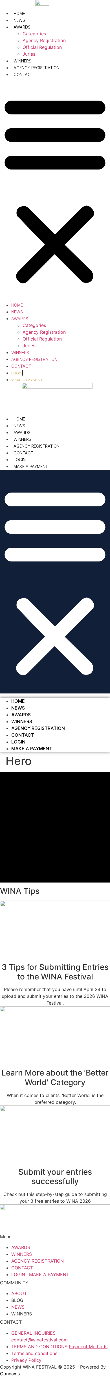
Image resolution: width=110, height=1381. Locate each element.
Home (19, 13)
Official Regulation (42, 47)
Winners (22, 439)
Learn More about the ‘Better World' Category (55, 1077)
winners (22, 60)
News (19, 20)
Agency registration (37, 446)
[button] (55, 190)
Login (20, 459)
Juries (29, 54)
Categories (34, 33)
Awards (22, 27)
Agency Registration (44, 40)
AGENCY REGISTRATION (37, 67)
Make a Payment (31, 466)
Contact (23, 74)
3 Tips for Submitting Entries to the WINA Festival (55, 971)
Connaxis (10, 1373)
